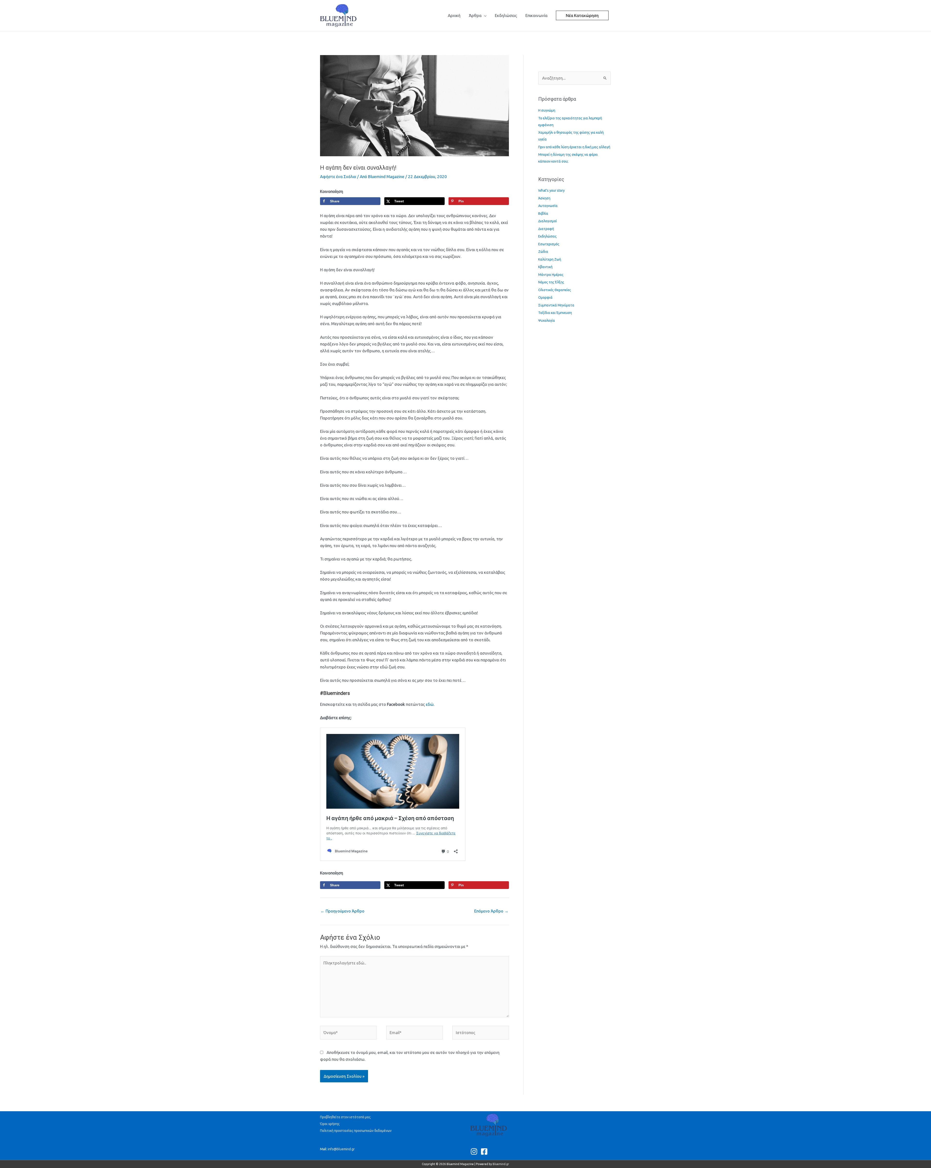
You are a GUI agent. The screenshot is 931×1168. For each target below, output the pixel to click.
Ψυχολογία (546, 320)
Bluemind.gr (501, 1164)
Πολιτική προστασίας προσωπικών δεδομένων (356, 1131)
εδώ (429, 704)
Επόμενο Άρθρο (491, 911)
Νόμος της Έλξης (551, 282)
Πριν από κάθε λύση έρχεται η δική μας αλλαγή (574, 147)
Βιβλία (543, 213)
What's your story (551, 190)
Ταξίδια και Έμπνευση (555, 313)
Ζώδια (543, 252)
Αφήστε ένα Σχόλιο (338, 176)
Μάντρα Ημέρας (550, 275)
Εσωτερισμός (548, 244)
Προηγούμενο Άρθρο (342, 911)
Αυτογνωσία (548, 206)
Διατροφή (546, 229)
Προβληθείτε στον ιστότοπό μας (345, 1117)
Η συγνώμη (546, 110)
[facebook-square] (485, 1151)
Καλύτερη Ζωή (549, 259)
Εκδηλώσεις (547, 236)
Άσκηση (544, 198)
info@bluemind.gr (341, 1149)
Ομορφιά (545, 297)
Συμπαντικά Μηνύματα (556, 305)
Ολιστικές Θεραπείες (554, 290)
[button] (582, 15)
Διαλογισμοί (547, 221)
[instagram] (475, 1151)
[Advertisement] (408, 42)
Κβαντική (545, 267)
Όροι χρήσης (330, 1124)
